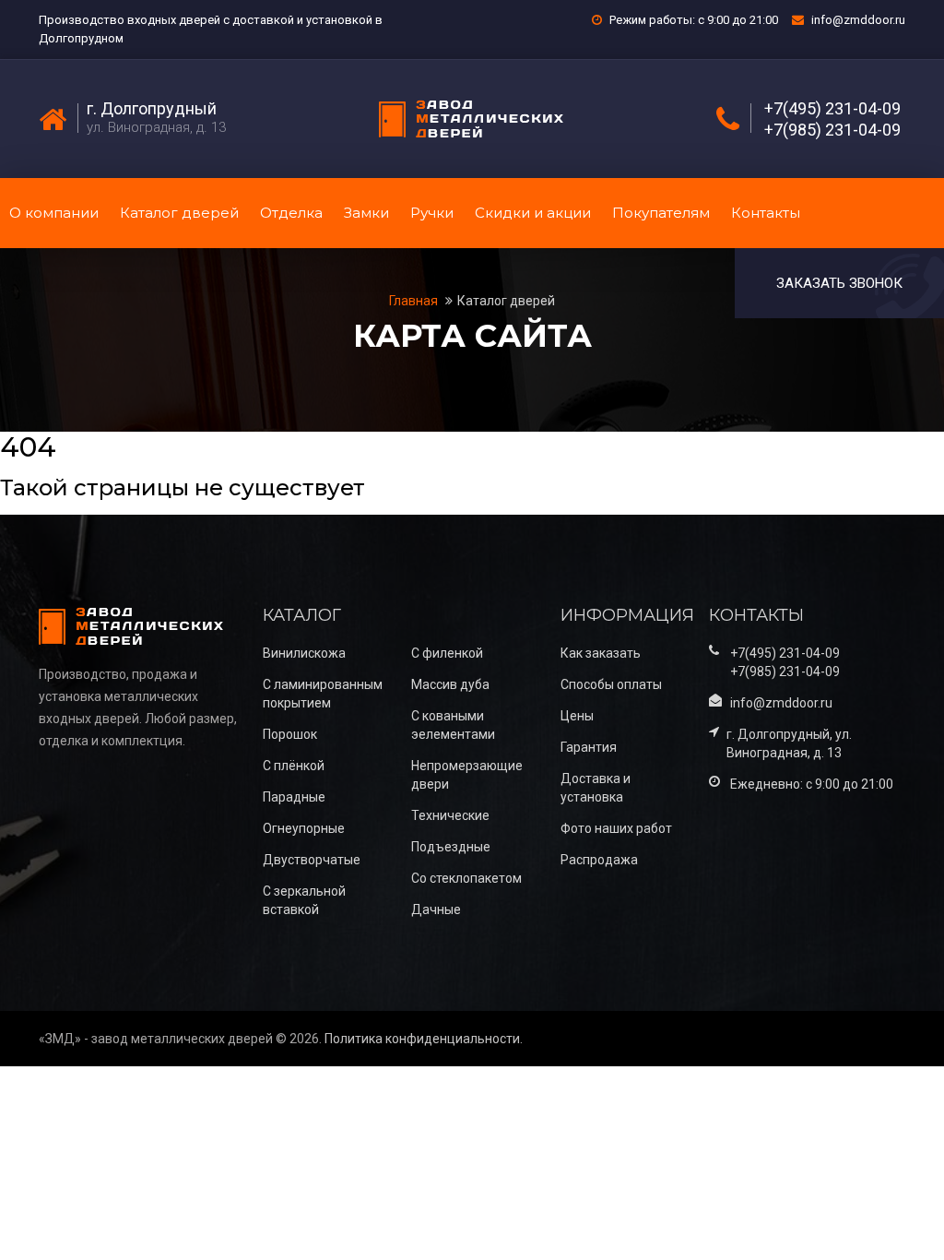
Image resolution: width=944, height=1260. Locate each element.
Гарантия (588, 747)
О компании (54, 212)
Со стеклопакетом (466, 878)
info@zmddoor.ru (858, 20)
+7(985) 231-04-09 (832, 130)
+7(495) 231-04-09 (832, 109)
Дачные (436, 909)
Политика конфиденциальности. (423, 1038)
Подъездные (450, 846)
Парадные (294, 797)
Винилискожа (304, 653)
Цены (577, 715)
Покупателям (661, 212)
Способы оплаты (611, 684)
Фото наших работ (616, 828)
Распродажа (599, 859)
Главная (415, 300)
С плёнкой (293, 765)
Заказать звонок (839, 283)
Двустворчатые (311, 859)
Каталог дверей (179, 212)
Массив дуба (450, 684)
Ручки (432, 212)
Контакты (765, 212)
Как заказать (600, 653)
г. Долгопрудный (152, 109)
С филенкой (447, 653)
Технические (450, 815)
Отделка (291, 212)
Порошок (290, 734)
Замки (366, 212)
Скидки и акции (533, 212)
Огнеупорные (304, 828)
